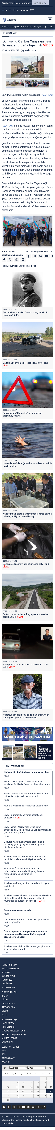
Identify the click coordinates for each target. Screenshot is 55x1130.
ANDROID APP (8, 1058)
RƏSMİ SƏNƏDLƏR (10, 968)
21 (38, 1091)
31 (8, 1100)
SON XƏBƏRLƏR (15, 766)
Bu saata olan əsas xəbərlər (18, 910)
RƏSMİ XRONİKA (9, 965)
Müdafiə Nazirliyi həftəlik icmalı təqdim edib (26, 805)
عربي (25, 10)
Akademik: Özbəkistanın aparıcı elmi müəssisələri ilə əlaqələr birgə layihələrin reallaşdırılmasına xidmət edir (24, 871)
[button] (27, 67)
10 (8, 1087)
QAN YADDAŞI (8, 1003)
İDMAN (5, 996)
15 (44, 1087)
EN (10, 10)
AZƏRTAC (47, 94)
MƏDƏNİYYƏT (8, 987)
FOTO (4, 1014)
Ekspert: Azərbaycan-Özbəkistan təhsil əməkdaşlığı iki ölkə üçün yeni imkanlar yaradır (27, 783)
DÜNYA (5, 999)
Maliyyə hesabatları (13, 1030)
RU (6, 10)
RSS (4, 1054)
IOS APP (5, 1062)
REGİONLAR (9, 32)
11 (17, 1087)
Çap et (24, 50)
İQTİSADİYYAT (8, 976)
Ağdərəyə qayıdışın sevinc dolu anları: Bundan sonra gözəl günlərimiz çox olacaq (26, 716)
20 (31, 1091)
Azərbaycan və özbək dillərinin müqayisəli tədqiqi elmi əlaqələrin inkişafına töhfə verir (25, 858)
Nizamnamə (8, 1027)
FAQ (4, 1050)
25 (17, 1095)
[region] (28, 862)
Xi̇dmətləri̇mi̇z (9, 1038)
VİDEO (5, 1011)
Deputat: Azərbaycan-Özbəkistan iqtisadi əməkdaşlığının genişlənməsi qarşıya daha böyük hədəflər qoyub (25, 844)
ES (20, 10)
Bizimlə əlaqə (9, 1019)
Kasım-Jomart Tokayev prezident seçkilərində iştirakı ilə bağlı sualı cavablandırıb (26, 795)
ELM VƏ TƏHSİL (9, 992)
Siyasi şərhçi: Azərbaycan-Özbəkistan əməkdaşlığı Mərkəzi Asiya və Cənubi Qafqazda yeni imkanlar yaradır (27, 830)
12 (23, 1087)
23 (51, 1091)
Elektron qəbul (10, 1047)
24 (8, 1095)
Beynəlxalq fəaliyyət (14, 1034)
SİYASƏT (6, 972)
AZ (3, 10)
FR (17, 10)
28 (38, 1095)
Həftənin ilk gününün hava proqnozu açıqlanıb (27, 772)
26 (23, 1095)
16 (51, 1087)
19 (23, 1091)
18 (17, 1091)
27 (31, 1095)
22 (44, 1091)
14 (38, 1087)
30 (51, 1095)
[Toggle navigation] (49, 20)
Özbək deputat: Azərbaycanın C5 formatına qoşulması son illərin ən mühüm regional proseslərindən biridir (26, 934)
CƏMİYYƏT (7, 983)
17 (8, 1091)
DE (14, 10)
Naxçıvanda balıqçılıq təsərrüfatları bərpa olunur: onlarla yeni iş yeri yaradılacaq (27, 515)
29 (44, 1095)
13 (31, 1087)
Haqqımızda (8, 1023)
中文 (32, 10)
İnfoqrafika (8, 1007)
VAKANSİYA (7, 1042)
